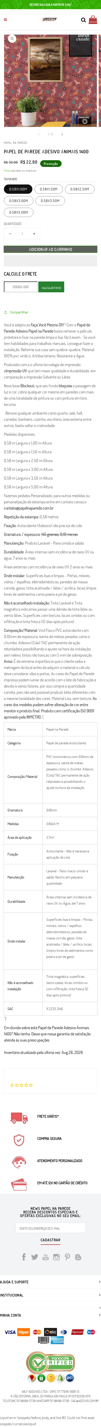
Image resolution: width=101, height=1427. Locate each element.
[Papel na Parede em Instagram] (56, 1257)
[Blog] (78, 1257)
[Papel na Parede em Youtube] (45, 1257)
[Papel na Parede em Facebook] (24, 1257)
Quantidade (13, 223)
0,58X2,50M (79, 189)
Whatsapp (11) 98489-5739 (52, 1401)
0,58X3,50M (50, 200)
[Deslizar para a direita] (62, 134)
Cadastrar (50, 1240)
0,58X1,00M (18, 189)
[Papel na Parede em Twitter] (34, 1257)
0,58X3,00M (18, 200)
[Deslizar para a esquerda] (39, 134)
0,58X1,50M (48, 189)
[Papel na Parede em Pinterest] (67, 1257)
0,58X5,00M (18, 212)
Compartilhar (19, 312)
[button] (50, 261)
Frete (7, 170)
